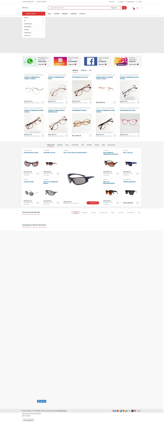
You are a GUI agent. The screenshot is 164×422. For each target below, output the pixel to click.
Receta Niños (27, 26)
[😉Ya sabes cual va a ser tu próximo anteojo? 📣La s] (46, 260)
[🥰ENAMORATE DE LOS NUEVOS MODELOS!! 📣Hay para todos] (36, 252)
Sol (25, 20)
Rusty (67, 145)
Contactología (28, 23)
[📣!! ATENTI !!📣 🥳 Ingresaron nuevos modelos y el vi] (36, 302)
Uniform (97, 145)
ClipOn (50, 75)
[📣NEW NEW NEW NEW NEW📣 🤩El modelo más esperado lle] (46, 304)
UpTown (120, 212)
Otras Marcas (27, 75)
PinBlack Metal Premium (37, 75)
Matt (103, 145)
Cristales (56, 13)
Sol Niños (26, 29)
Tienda (140, 1)
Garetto (93, 212)
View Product (42, 102)
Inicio (49, 13)
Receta (26, 17)
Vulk (82, 145)
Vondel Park (74, 145)
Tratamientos (27, 32)
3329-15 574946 (41, 1)
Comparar (73, 13)
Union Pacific (111, 145)
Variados (84, 70)
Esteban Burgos (61, 410)
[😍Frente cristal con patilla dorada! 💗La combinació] (36, 366)
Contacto (82, 13)
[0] (133, 8)
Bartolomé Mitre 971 (28, 1)
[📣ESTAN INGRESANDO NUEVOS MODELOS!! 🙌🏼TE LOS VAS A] (26, 259)
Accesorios (27, 35)
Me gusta (65, 13)
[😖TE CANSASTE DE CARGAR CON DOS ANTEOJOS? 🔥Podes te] (56, 312)
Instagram (121, 1)
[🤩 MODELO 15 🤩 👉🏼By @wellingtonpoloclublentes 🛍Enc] (56, 372)
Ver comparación (28, 420)
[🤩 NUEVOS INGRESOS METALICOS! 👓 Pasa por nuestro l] (26, 315)
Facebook (111, 1)
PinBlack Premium (83, 75)
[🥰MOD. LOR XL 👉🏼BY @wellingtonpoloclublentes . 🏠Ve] (56, 253)
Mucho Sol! (50, 145)
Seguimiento (131, 1)
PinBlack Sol (132, 108)
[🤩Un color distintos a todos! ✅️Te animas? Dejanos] (26, 364)
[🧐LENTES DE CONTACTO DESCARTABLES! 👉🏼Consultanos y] (46, 364)
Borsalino (60, 145)
